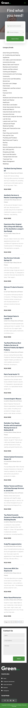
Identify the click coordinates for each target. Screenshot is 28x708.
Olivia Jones (7, 376)
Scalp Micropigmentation (12, 544)
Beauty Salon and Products (17, 173)
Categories (6, 690)
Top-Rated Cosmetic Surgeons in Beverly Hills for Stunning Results (13, 517)
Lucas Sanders (8, 233)
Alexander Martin (9, 199)
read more (7, 189)
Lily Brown (7, 599)
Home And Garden (8, 684)
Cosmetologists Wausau (12, 399)
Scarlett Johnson (9, 573)
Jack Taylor (7, 291)
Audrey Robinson (9, 432)
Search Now (15, 39)
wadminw (7, 401)
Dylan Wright (8, 492)
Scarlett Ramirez (9, 461)
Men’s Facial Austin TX (11, 374)
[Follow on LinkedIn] (13, 700)
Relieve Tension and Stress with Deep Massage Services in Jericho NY (14, 488)
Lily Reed (7, 546)
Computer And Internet (9, 681)
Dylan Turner (8, 320)
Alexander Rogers (9, 262)
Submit (19, 658)
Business (6, 687)
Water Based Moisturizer (12, 597)
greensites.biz (13, 705)
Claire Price (7, 173)
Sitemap (14, 706)
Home (5, 678)
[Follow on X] (8, 700)
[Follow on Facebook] (5, 700)
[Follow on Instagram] (10, 700)
